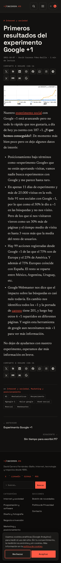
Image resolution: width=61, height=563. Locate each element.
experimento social (29, 113)
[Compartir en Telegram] (53, 71)
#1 (6, 396)
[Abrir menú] (42, 6)
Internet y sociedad (18, 389)
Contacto (37, 511)
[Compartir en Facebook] (33, 71)
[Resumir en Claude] (13, 71)
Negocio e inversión (14, 520)
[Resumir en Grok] (6, 78)
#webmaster (23, 407)
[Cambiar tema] (52, 6)
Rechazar (18, 554)
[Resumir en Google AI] (26, 78)
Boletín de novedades (43, 498)
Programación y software (11, 507)
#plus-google (26, 401)
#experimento (37, 396)
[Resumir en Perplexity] (46, 71)
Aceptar (43, 554)
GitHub (27, 476)
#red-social (43, 401)
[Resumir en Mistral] (19, 78)
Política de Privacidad (43, 505)
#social (9, 407)
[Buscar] (33, 6)
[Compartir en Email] (13, 78)
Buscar (40, 485)
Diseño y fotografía (13, 514)
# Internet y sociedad (15, 20)
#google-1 (10, 401)
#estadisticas (19, 396)
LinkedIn (15, 476)
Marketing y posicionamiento (12, 528)
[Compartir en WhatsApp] (39, 71)
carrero (12, 6)
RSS (36, 476)
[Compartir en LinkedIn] (19, 71)
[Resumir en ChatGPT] (26, 71)
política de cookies (32, 546)
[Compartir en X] (6, 71)
